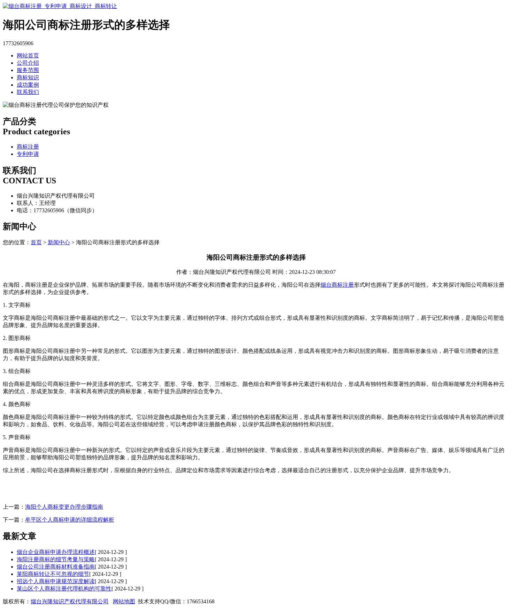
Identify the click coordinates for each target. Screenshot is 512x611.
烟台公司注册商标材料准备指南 (56, 567)
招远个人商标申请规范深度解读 (56, 581)
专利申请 (28, 154)
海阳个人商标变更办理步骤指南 (64, 507)
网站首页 (28, 55)
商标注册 (28, 147)
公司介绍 (28, 63)
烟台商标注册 (337, 285)
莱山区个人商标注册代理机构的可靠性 (64, 589)
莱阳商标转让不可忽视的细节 (53, 574)
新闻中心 (59, 242)
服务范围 (28, 70)
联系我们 (28, 92)
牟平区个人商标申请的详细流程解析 (69, 520)
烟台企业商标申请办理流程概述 (56, 552)
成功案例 (28, 85)
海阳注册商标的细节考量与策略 (56, 559)
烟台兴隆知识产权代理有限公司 (70, 601)
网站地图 (124, 601)
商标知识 (28, 77)
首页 (36, 242)
